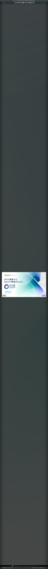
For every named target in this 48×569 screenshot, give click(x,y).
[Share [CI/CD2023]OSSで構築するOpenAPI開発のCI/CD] (40, 567)
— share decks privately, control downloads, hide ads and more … (24, 0)
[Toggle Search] (44, 3)
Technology (34, 567)
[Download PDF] (44, 567)
